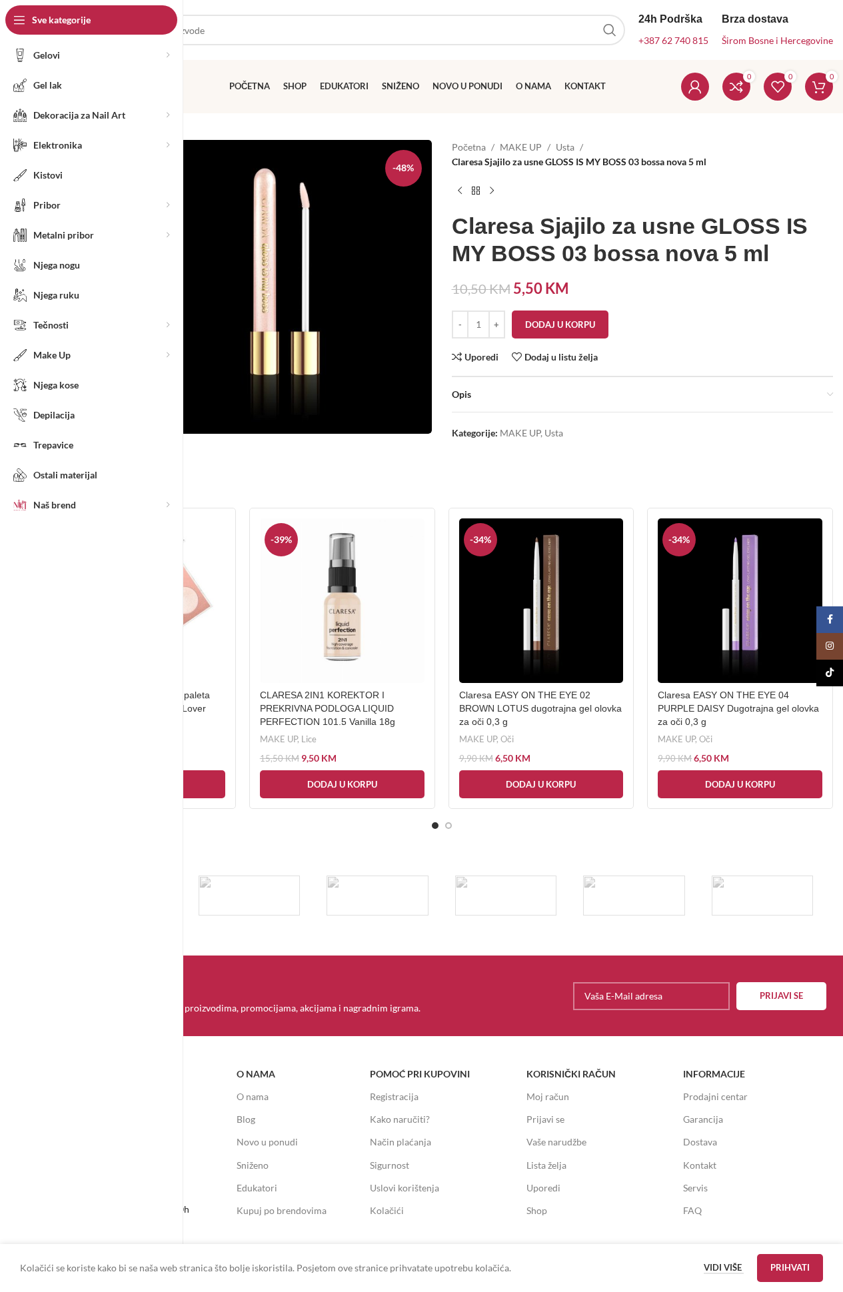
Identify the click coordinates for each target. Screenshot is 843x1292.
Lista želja (546, 1165)
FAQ (692, 1210)
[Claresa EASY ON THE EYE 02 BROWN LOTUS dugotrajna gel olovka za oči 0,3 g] (541, 600)
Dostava (700, 1141)
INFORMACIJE (714, 1073)
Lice (309, 739)
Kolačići (387, 1210)
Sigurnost (389, 1165)
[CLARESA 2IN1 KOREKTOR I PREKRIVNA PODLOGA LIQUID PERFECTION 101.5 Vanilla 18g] (342, 600)
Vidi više (724, 1267)
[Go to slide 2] (448, 825)
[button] (342, 784)
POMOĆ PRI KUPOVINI (420, 1073)
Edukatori (257, 1187)
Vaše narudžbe (556, 1141)
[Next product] (492, 191)
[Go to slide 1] (435, 825)
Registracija (394, 1096)
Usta (565, 147)
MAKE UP (521, 147)
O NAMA (256, 1073)
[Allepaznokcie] (634, 895)
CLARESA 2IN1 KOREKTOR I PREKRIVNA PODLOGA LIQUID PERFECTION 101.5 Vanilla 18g (327, 708)
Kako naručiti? (400, 1119)
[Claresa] (506, 895)
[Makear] (762, 895)
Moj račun (547, 1096)
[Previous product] (460, 191)
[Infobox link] (246, 995)
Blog (246, 1119)
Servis (695, 1187)
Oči (507, 739)
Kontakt (699, 1165)
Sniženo (253, 1165)
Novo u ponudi (267, 1141)
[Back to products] (476, 191)
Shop (536, 1210)
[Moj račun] (695, 86)
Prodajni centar (715, 1096)
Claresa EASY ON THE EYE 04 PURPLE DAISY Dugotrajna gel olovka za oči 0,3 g (738, 708)
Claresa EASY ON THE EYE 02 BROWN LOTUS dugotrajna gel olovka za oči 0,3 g (540, 708)
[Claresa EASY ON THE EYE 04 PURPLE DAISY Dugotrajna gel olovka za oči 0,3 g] (740, 600)
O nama (253, 1096)
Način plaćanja (400, 1141)
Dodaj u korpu (560, 324)
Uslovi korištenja (404, 1187)
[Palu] (249, 895)
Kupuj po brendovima (282, 1210)
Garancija (703, 1119)
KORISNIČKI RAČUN (571, 1073)
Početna (469, 147)
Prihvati (790, 1267)
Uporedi (543, 1187)
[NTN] (377, 895)
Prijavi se (545, 1119)
